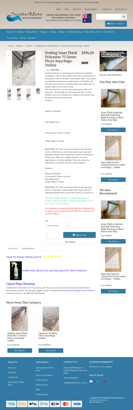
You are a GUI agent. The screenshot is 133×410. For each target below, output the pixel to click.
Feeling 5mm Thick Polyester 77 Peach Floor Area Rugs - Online (17, 337)
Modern (20, 32)
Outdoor (61, 32)
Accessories (12, 38)
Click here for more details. (100, 366)
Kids (98, 32)
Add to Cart (80, 235)
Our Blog (12, 372)
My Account (120, 9)
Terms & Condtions (44, 375)
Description (13, 248)
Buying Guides (42, 394)
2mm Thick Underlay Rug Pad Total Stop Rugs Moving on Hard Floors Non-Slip (112, 116)
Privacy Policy (41, 380)
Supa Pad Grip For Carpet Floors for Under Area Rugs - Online (113, 165)
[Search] (124, 17)
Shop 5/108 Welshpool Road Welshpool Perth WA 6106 (75, 370)
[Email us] (91, 381)
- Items (116, 24)
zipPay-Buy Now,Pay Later (45, 369)
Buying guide (90, 9)
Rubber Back (89, 32)
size (46, 221)
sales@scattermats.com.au (75, 383)
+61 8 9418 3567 (71, 378)
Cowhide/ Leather (74, 32)
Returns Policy (42, 385)
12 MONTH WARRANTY (101, 362)
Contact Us (106, 9)
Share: (49, 70)
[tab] (13, 248)
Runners (10, 32)
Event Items (108, 32)
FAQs (58, 9)
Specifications (28, 248)
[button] (70, 242)
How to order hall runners (111, 74)
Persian (53, 32)
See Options (19, 350)
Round (23, 38)
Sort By (31, 38)
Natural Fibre (31, 32)
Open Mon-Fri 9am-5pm (16, 383)
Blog (67, 9)
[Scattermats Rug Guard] (16, 270)
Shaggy (43, 32)
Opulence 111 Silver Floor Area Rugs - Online (48, 335)
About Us (77, 9)
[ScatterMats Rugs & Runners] (24, 17)
